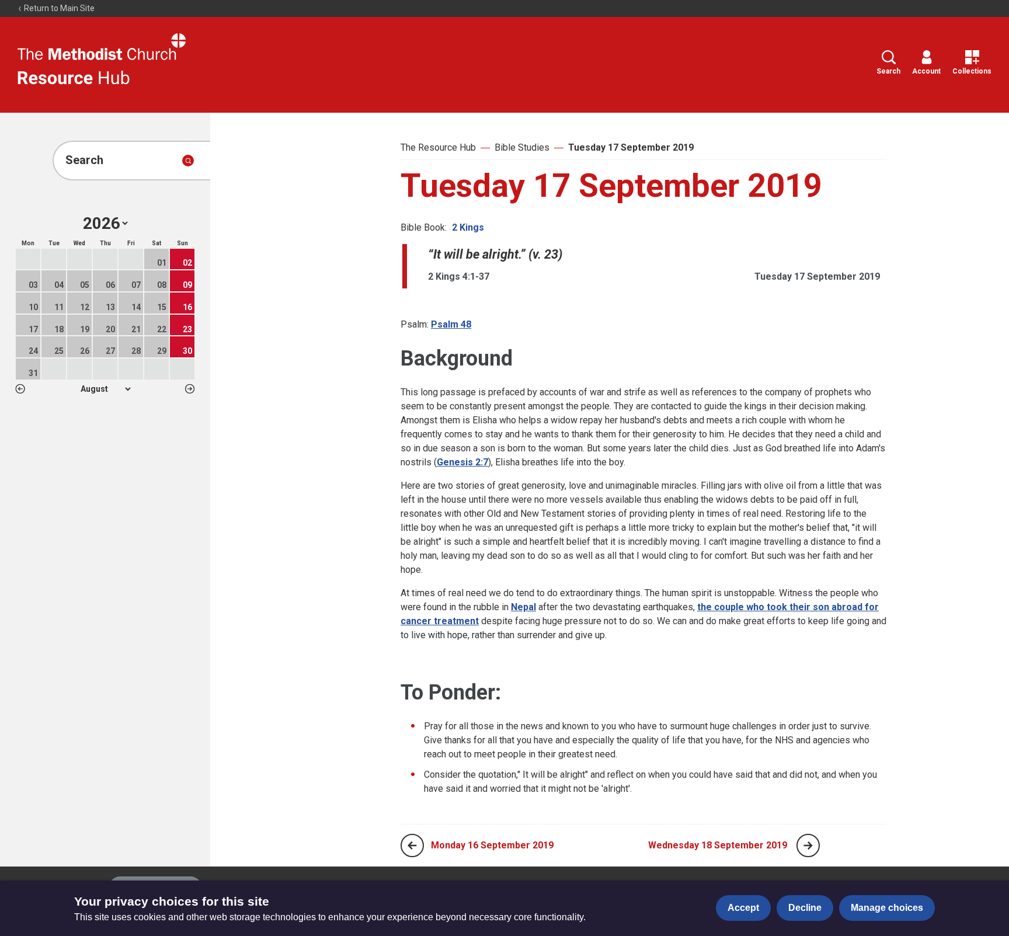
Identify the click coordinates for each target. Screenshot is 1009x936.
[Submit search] (188, 160)
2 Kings (468, 227)
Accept (743, 908)
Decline (805, 908)
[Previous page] (412, 845)
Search (888, 71)
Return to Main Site (58, 8)
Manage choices (887, 908)
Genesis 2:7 (462, 462)
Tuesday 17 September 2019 (631, 147)
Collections (971, 71)
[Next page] (808, 845)
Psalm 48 (451, 324)
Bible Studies (522, 147)
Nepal (523, 607)
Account (926, 71)
